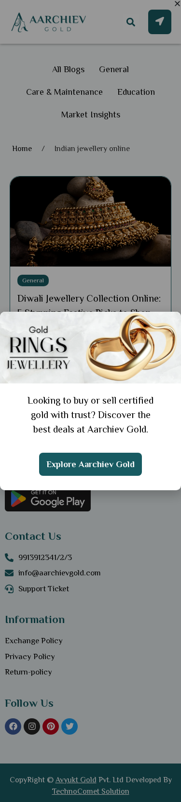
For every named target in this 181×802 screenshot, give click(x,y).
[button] (177, 3)
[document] (90, 401)
